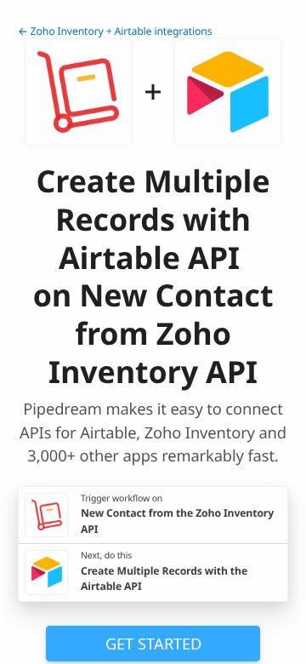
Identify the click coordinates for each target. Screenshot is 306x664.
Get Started (153, 643)
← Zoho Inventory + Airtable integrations (115, 31)
